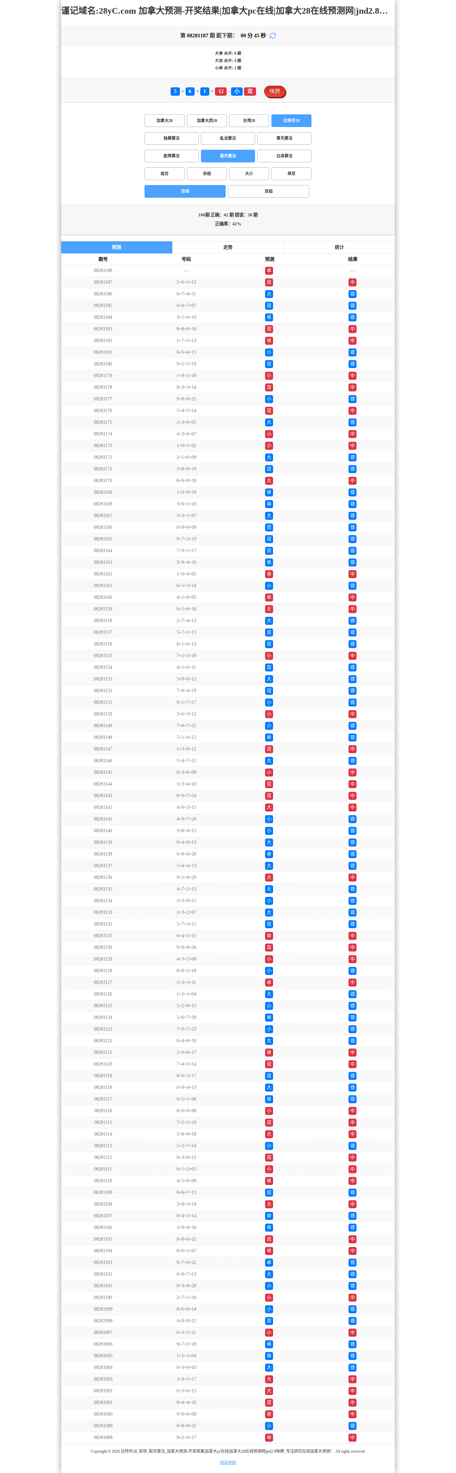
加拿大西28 (207, 120)
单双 (291, 173)
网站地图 (228, 1462)
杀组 (207, 173)
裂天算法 (228, 156)
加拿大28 (165, 120)
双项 (185, 191)
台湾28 (249, 120)
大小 (249, 173)
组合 (165, 173)
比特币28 (291, 120)
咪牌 (274, 91)
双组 (269, 191)
